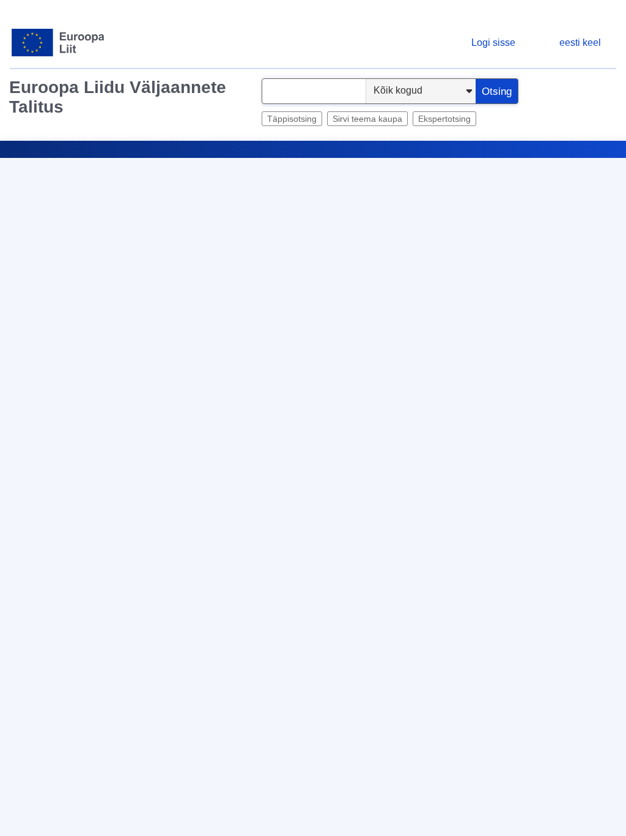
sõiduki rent (45, 603)
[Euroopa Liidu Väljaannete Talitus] (58, 42)
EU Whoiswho (501, 162)
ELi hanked (307, 162)
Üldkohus (105, 562)
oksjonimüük (249, 589)
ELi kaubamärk (80, 589)
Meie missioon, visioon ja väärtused (507, 826)
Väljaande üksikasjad (63, 511)
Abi (589, 199)
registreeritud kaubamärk (322, 589)
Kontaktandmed (254, 826)
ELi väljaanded (568, 162)
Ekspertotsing (444, 119)
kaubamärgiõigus (143, 589)
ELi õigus (179, 162)
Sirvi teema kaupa (367, 119)
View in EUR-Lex (484, 354)
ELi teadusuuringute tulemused (389, 162)
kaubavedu (200, 589)
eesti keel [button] (580, 42)
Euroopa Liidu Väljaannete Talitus (117, 97)
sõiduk (385, 589)
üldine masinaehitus (107, 603)
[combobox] (314, 91)
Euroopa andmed (232, 162)
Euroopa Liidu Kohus (164, 562)
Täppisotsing (292, 119)
